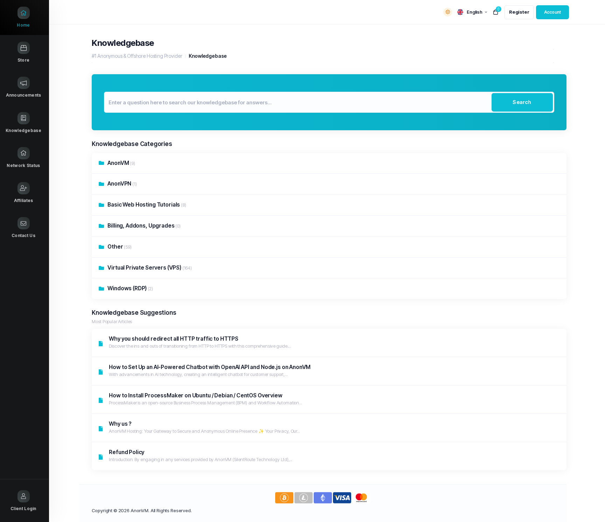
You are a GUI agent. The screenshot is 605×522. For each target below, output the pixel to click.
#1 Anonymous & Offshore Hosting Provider (137, 56)
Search (522, 102)
